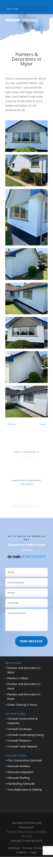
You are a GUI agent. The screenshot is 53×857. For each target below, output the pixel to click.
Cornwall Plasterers (19, 740)
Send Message (31, 641)
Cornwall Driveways (19, 729)
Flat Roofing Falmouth (21, 783)
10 (36, 506)
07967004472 (34, 556)
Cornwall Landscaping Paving (25, 735)
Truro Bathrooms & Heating (24, 789)
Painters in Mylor (17, 678)
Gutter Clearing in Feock (22, 704)
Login (33, 852)
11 (39, 506)
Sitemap (14, 848)
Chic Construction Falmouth (24, 760)
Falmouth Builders (18, 766)
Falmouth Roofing (18, 777)
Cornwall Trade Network (22, 746)
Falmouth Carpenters (20, 772)
